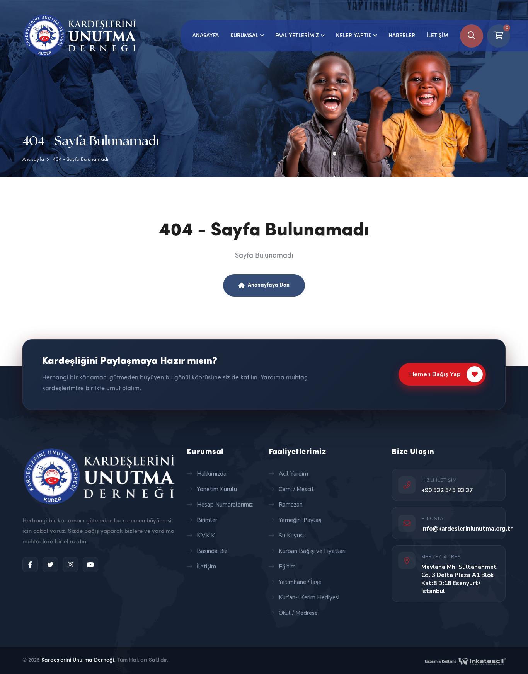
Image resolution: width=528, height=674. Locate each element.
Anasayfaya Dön (269, 285)
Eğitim (287, 566)
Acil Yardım (293, 474)
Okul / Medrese (298, 613)
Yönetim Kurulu (217, 489)
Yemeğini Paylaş (300, 520)
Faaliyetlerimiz (297, 36)
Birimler (207, 520)
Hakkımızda (212, 474)
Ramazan (291, 504)
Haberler (401, 36)
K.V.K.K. (206, 535)
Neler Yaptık (353, 36)
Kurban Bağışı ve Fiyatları (312, 551)
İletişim (437, 36)
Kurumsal (244, 36)
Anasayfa (205, 36)
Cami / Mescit (296, 489)
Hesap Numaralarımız (225, 504)
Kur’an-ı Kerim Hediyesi (309, 597)
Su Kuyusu (292, 535)
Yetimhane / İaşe (300, 582)
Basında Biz (212, 551)
